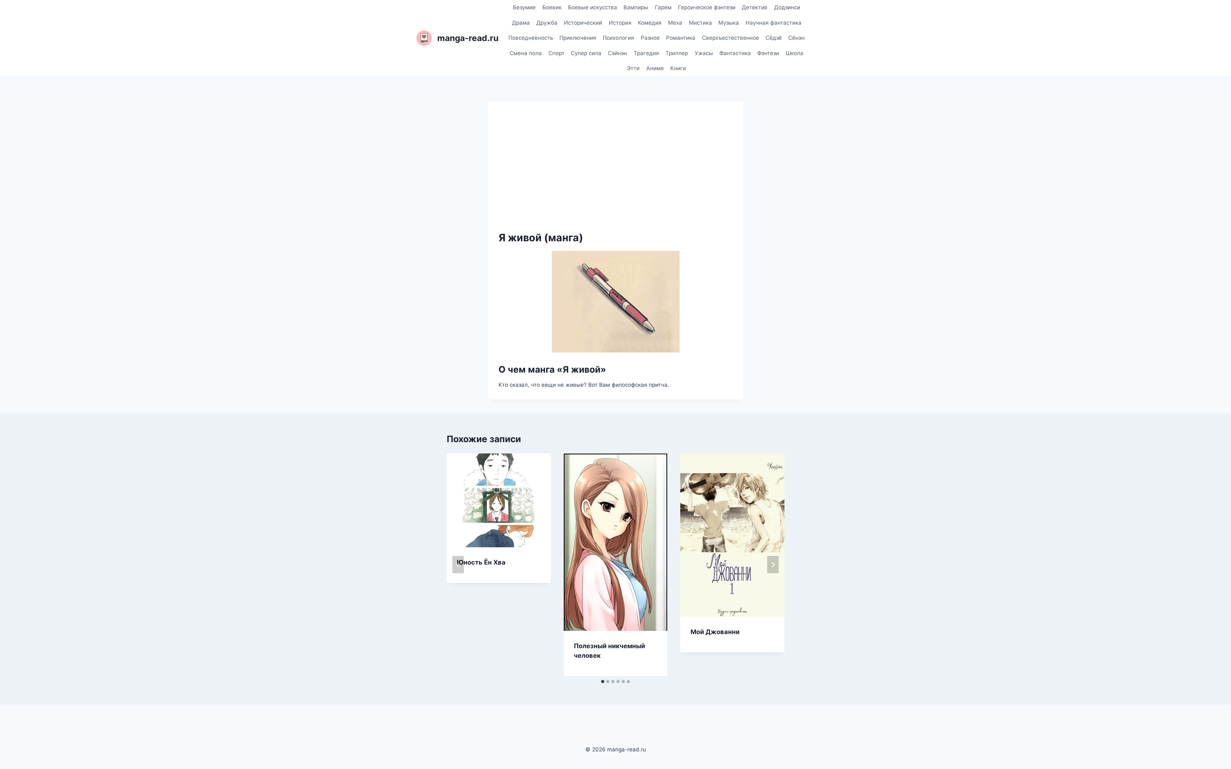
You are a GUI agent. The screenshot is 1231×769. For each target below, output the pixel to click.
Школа (794, 53)
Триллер (677, 53)
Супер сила (586, 53)
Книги (678, 68)
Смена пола (526, 53)
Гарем (663, 7)
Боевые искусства (592, 7)
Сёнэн (796, 38)
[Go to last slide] (458, 564)
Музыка (728, 23)
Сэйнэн (617, 53)
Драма (521, 23)
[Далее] (773, 564)
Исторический (583, 23)
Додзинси (787, 7)
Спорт (557, 53)
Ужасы (704, 53)
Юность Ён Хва (481, 562)
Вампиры (636, 7)
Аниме (655, 68)
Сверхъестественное (730, 38)
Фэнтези (768, 53)
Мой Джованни (715, 632)
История (620, 23)
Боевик (552, 7)
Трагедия (646, 53)
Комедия (650, 23)
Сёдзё (774, 38)
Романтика (680, 38)
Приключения (577, 38)
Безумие (524, 7)
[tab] (602, 681)
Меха (675, 23)
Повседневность (530, 38)
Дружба (546, 23)
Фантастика (735, 53)
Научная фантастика (773, 23)
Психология (618, 38)
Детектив (754, 7)
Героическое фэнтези (706, 7)
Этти (633, 68)
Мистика (700, 23)
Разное (650, 38)
